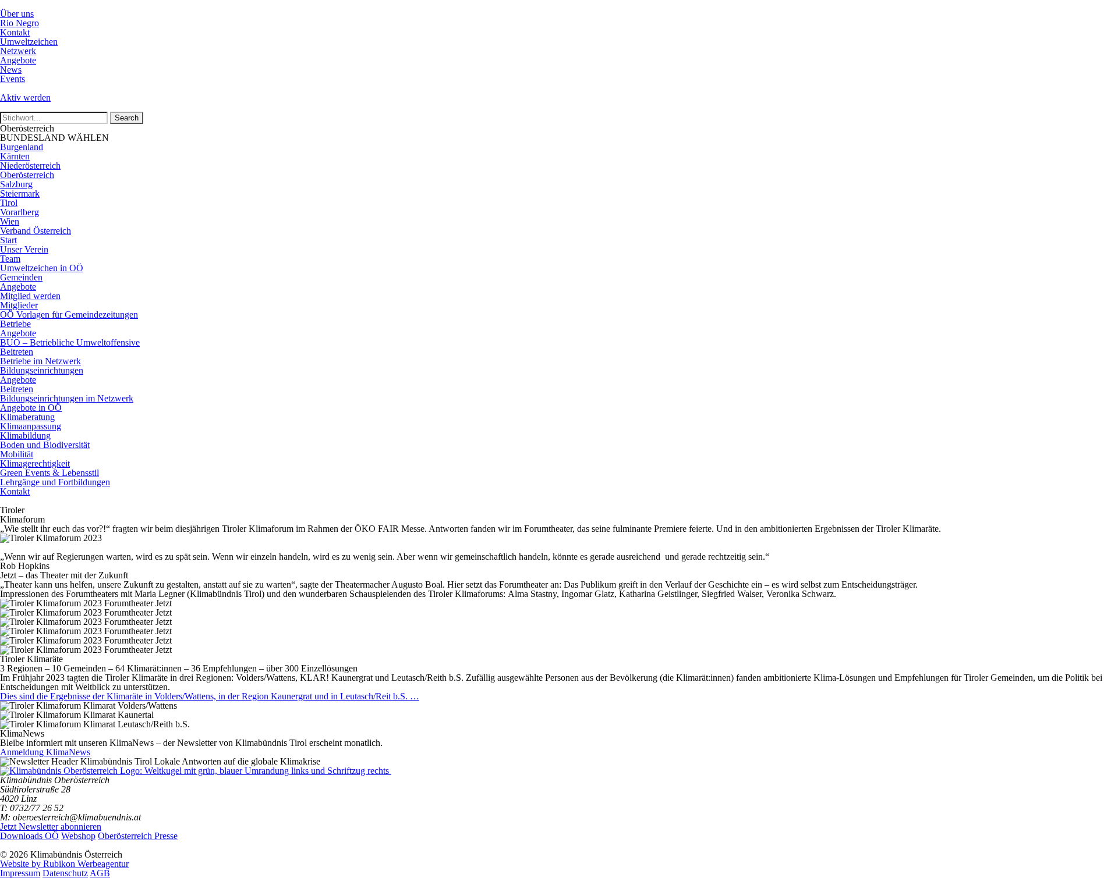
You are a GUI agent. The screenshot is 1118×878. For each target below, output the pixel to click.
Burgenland (21, 147)
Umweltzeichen (29, 42)
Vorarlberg (19, 212)
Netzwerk (18, 51)
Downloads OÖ (29, 836)
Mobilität (16, 454)
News (11, 69)
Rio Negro (19, 23)
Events (12, 79)
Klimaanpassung (30, 426)
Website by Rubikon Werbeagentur (64, 864)
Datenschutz (65, 873)
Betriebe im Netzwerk (40, 361)
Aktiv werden (25, 97)
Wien (9, 221)
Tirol (8, 203)
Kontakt (15, 32)
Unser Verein (24, 249)
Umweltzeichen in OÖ (41, 268)
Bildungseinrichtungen (41, 370)
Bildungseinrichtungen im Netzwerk (66, 398)
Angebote (18, 60)
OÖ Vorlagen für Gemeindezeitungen (69, 314)
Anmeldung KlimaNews (45, 752)
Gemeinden (21, 277)
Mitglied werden (30, 296)
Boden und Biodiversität (45, 445)
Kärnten (15, 156)
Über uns (17, 14)
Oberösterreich (27, 175)
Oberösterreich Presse (138, 836)
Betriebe (15, 324)
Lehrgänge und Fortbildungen (55, 482)
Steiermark (20, 193)
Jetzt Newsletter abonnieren (50, 826)
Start (8, 240)
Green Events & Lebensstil (49, 473)
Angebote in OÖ (31, 408)
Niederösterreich (30, 165)
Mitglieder (19, 305)
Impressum (20, 873)
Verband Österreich (35, 231)
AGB (100, 873)
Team (10, 259)
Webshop (78, 836)
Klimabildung (25, 435)
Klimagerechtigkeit (35, 463)
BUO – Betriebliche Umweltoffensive (70, 342)
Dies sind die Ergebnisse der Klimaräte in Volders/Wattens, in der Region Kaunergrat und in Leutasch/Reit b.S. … (209, 696)
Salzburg (16, 184)
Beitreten (16, 352)
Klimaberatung (27, 417)
